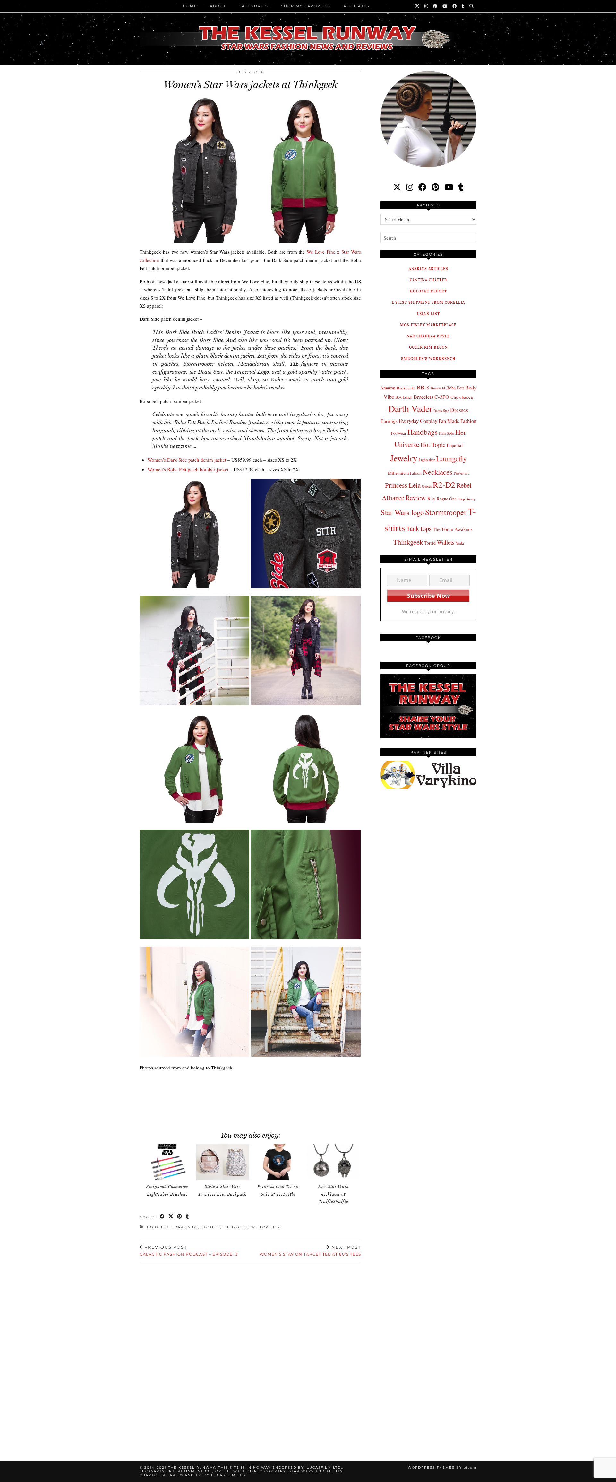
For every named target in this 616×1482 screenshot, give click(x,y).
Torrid (430, 543)
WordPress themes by (442, 1467)
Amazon (387, 388)
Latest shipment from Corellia (428, 302)
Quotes (427, 486)
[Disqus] (250, 1354)
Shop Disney (466, 499)
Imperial (455, 445)
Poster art (461, 472)
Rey (431, 498)
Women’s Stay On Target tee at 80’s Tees (310, 1250)
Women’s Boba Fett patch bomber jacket (188, 469)
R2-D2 (444, 484)
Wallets (445, 542)
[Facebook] (454, 6)
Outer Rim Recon (428, 347)
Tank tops (419, 528)
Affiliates (356, 6)
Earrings (389, 421)
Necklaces (437, 471)
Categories (253, 6)
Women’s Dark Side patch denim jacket (187, 460)
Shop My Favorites (305, 6)
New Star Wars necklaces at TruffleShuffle (333, 1194)
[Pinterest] (435, 6)
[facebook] (422, 187)
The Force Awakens (453, 529)
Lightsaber (427, 459)
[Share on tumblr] (187, 1217)
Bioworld (438, 387)
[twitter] (397, 187)
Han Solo (446, 433)
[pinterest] (435, 187)
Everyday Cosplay (418, 420)
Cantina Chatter (428, 279)
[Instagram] (426, 6)
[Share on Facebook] (162, 1217)
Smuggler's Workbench (428, 358)
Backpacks (406, 388)
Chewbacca (461, 397)
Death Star (441, 410)
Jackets (210, 1227)
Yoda (460, 543)
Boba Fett (159, 1227)
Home (190, 6)
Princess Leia (403, 485)
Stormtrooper (445, 512)
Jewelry (403, 458)
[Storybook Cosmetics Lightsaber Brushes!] (167, 1162)
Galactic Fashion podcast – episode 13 (189, 1250)
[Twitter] (417, 6)
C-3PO (441, 396)
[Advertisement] (250, 1104)
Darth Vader (410, 408)
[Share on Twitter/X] (171, 1217)
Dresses (459, 410)
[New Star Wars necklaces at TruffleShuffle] (333, 1162)
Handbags (422, 432)
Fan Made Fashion (457, 420)
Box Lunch (403, 397)
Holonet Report (428, 291)
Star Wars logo (402, 512)
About (218, 6)
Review (416, 497)
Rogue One (447, 498)
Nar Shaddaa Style (428, 336)
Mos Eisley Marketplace (428, 324)
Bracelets (423, 396)
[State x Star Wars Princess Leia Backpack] (222, 1162)
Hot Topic (433, 444)
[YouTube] (445, 6)
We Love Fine (267, 1227)
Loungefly (451, 458)
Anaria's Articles (428, 268)
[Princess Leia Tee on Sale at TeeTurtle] (277, 1162)
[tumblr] (463, 6)
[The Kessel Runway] (308, 30)
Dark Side (186, 1227)
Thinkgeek (235, 1227)
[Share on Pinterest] (179, 1217)
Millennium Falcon (405, 473)
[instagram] (409, 187)
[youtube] (448, 187)
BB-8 (423, 387)
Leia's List (428, 313)
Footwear (398, 433)
